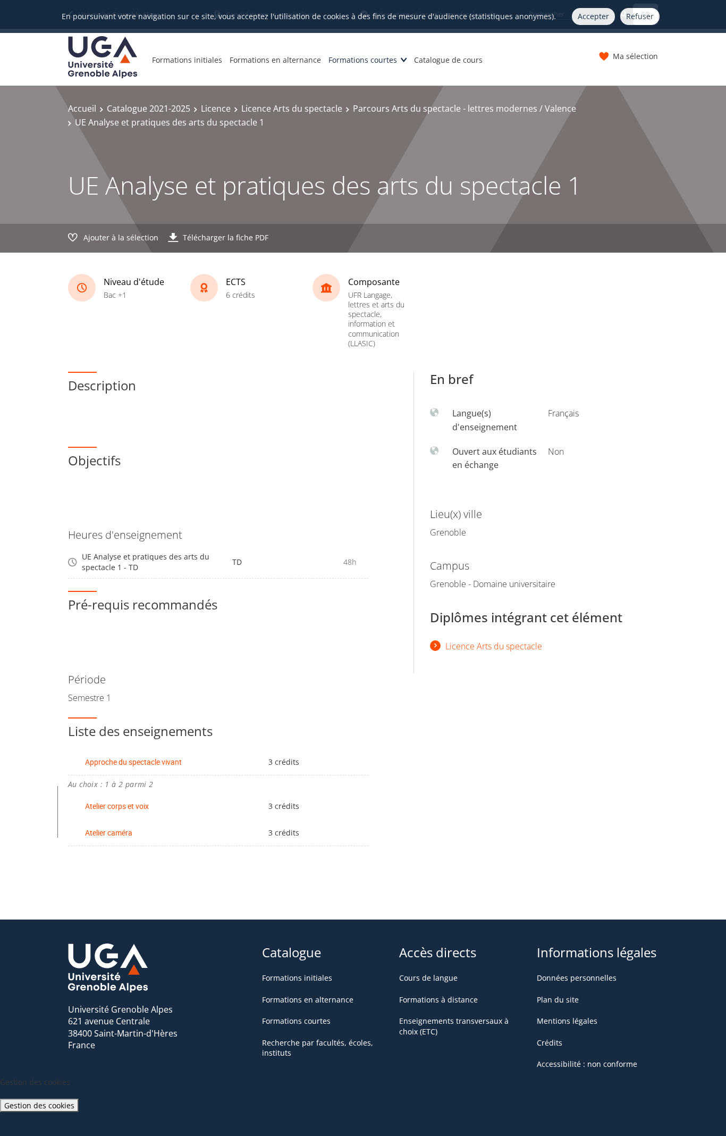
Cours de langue (428, 978)
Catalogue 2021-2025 (148, 108)
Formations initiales (187, 60)
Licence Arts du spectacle (291, 108)
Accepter (593, 16)
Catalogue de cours (448, 60)
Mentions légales (567, 1021)
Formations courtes (362, 60)
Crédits (549, 1043)
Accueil (82, 108)
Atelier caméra (108, 833)
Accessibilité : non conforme (587, 1064)
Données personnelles (577, 978)
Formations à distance (438, 1000)
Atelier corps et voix (117, 806)
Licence (216, 108)
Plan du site (558, 1000)
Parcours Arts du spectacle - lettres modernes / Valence (464, 108)
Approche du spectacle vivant (133, 762)
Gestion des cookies (39, 1105)
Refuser (640, 16)
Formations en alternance (275, 60)
